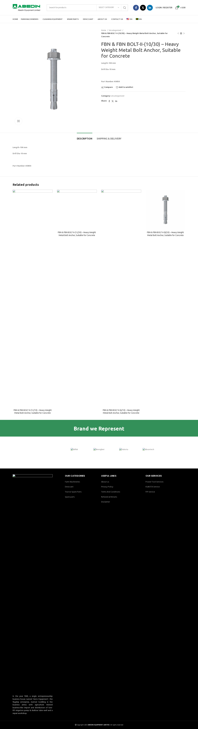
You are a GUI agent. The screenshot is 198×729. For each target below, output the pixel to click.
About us (105, 482)
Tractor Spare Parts (73, 492)
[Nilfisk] (74, 449)
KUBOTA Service (153, 486)
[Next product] (183, 33)
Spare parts (70, 497)
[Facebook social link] (136, 8)
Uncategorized (115, 30)
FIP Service (150, 492)
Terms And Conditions (110, 492)
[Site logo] (26, 7)
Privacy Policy (107, 486)
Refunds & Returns (109, 497)
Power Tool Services (154, 482)
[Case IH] (49, 449)
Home (104, 30)
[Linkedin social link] (150, 8)
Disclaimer (105, 502)
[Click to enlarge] (18, 121)
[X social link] (143, 8)
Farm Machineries (72, 482)
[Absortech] (148, 449)
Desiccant (69, 486)
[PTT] (25, 449)
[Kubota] (123, 449)
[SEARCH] (124, 7)
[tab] (84, 137)
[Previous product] (178, 33)
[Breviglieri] (99, 449)
